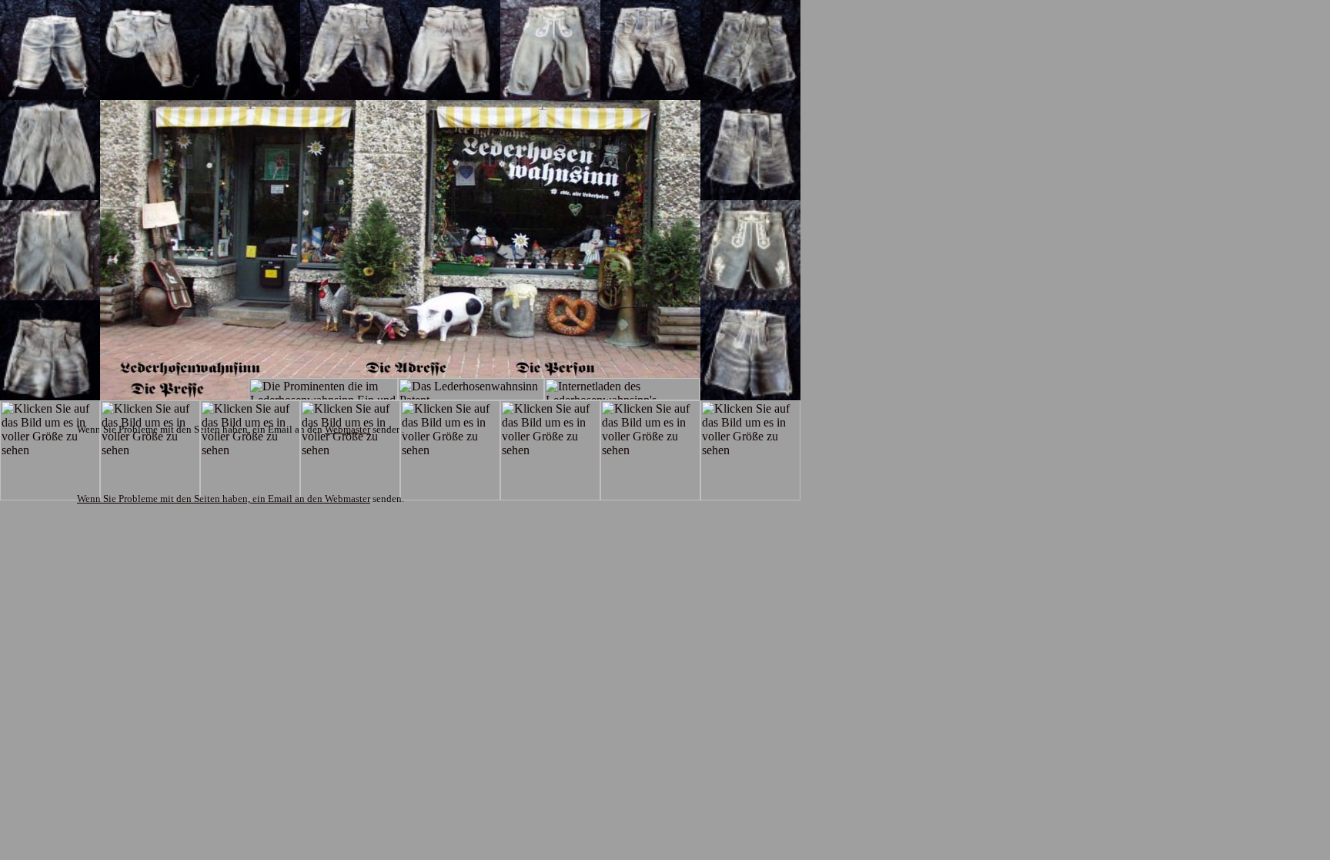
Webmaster (347, 498)
